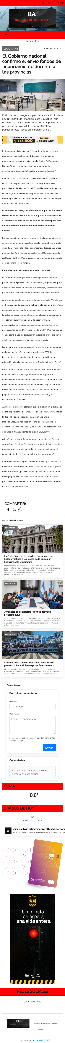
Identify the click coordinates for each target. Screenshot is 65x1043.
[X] (48, 3)
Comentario (14, 714)
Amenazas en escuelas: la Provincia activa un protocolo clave (27, 613)
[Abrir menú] (6, 35)
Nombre (12, 701)
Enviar (49, 747)
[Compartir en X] (14, 509)
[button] (43, 3)
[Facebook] (53, 3)
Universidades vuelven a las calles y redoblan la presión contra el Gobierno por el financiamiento (29, 664)
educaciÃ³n (32, 41)
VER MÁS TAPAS (32, 820)
